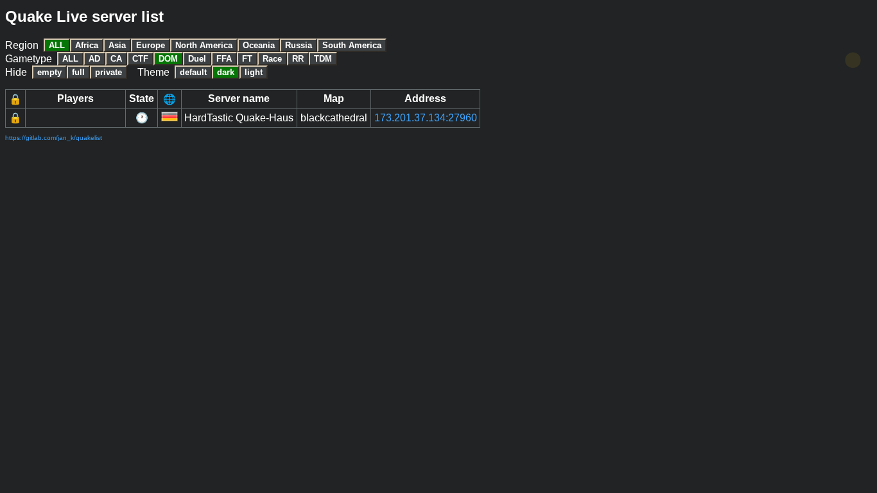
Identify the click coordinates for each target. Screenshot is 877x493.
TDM (323, 59)
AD (94, 59)
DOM (168, 59)
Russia (298, 45)
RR (298, 59)
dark (225, 72)
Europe (150, 45)
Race (272, 59)
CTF (140, 59)
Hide (16, 72)
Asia (117, 45)
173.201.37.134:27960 (425, 117)
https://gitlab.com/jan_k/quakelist (53, 137)
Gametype (28, 58)
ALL (57, 45)
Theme (153, 72)
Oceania (259, 45)
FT (247, 59)
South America (351, 45)
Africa (86, 45)
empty (49, 72)
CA (116, 59)
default (193, 72)
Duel (197, 59)
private (108, 72)
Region (22, 45)
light (254, 72)
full (78, 72)
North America (203, 45)
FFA (224, 59)
